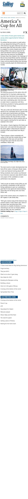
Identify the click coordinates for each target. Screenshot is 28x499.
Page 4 (25, 211)
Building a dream (5, 283)
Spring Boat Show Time (7, 292)
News (9, 17)
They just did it (5, 271)
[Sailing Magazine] (8, 5)
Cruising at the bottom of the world (11, 289)
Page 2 (16, 211)
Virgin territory (5, 268)
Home (2, 17)
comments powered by (8, 260)
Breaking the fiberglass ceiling (9, 280)
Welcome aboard (5, 312)
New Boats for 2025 (6, 277)
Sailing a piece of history (8, 321)
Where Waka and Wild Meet (8, 315)
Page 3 (20, 211)
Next (2, 213)
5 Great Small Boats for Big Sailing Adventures (14, 265)
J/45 (2, 306)
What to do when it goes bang (9, 274)
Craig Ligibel (6, 32)
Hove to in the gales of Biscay (9, 286)
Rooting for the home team (8, 324)
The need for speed (6, 318)
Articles (5, 17)
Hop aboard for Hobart (7, 309)
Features (13, 17)
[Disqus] (14, 239)
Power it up (4, 303)
